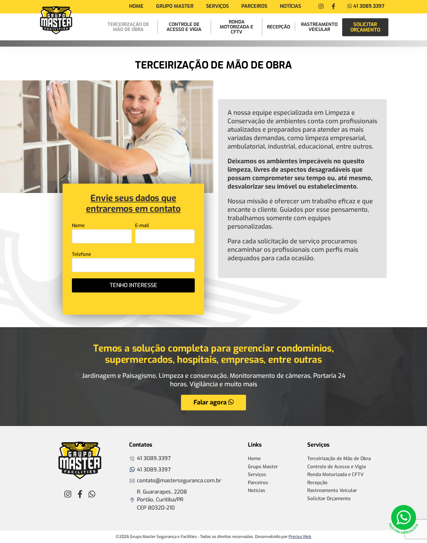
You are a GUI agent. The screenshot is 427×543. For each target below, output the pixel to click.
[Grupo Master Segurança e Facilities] (56, 20)
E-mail (142, 225)
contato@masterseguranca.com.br (179, 480)
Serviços (217, 6)
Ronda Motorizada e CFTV (236, 27)
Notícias (290, 6)
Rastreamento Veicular (319, 27)
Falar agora (210, 402)
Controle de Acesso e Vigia (184, 27)
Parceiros (254, 6)
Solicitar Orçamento (365, 27)
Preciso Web (300, 536)
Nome (78, 225)
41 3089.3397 (368, 6)
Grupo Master (174, 6)
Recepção (278, 27)
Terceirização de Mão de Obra (128, 27)
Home (136, 6)
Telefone (81, 254)
